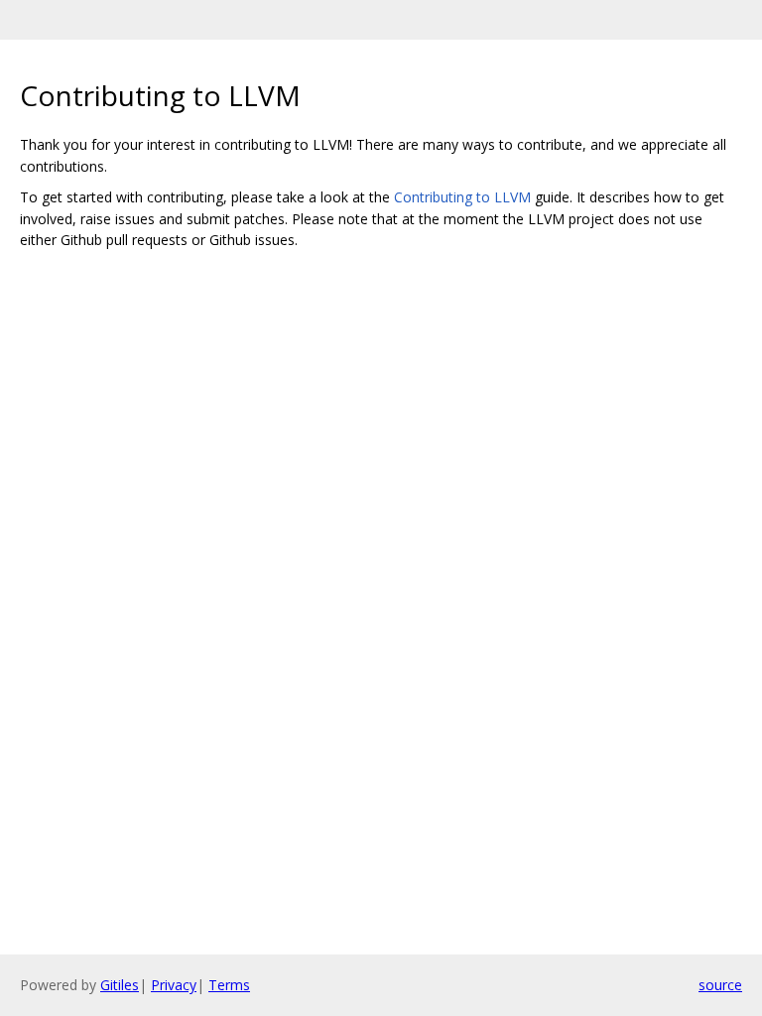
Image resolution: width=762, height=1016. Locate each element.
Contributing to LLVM (462, 197)
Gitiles (119, 984)
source (720, 984)
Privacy (173, 984)
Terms (229, 984)
